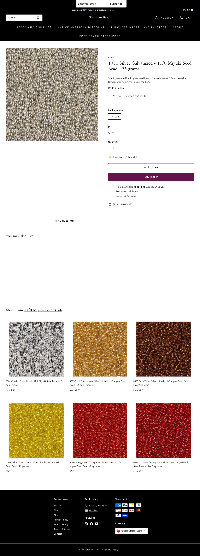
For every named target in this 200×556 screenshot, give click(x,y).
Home (111, 57)
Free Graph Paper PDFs (100, 36)
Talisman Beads (100, 17)
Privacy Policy (61, 519)
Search (57, 505)
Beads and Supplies (34, 27)
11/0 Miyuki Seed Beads (43, 310)
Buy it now (151, 176)
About (178, 27)
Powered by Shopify (109, 550)
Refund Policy (61, 524)
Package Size (115, 110)
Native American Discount (81, 27)
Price (111, 127)
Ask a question (64, 220)
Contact (58, 533)
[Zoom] (52, 94)
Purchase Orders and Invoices (139, 27)
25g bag (114, 116)
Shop (56, 510)
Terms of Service (62, 529)
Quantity (113, 142)
